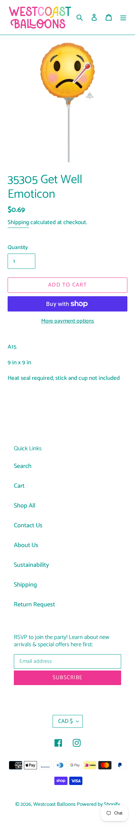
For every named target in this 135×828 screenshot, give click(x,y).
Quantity (18, 248)
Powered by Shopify (98, 804)
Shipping (18, 222)
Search (23, 466)
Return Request (34, 604)
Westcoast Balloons (54, 804)
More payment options (67, 321)
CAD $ (65, 721)
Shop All (24, 506)
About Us (26, 545)
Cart (19, 486)
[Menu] (123, 17)
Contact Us (28, 525)
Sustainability (31, 565)
